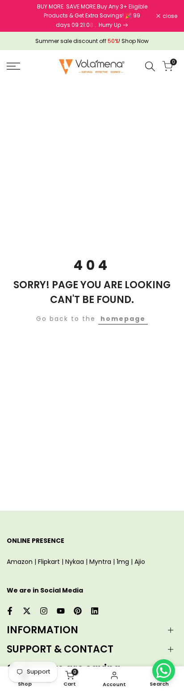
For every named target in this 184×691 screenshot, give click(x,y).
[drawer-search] (150, 66)
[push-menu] (13, 66)
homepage (123, 318)
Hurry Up (110, 25)
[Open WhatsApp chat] (163, 670)
